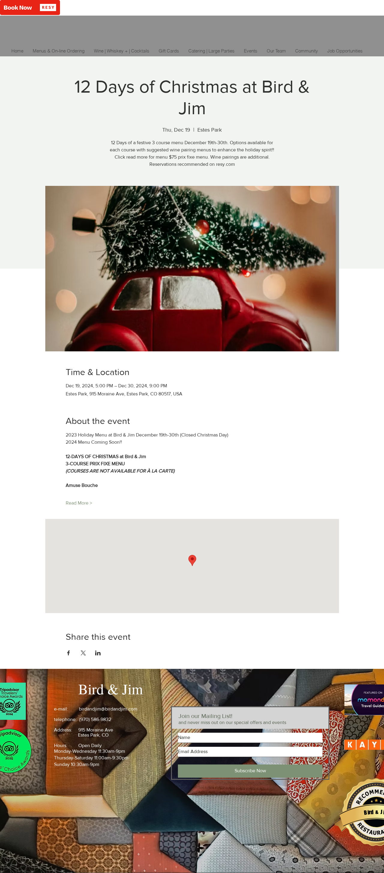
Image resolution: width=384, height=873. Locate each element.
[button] (30, 7)
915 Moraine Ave (95, 729)
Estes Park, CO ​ (94, 734)
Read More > (79, 502)
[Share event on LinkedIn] (98, 653)
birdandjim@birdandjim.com (108, 708)
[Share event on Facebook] (68, 653)
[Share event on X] (83, 653)
